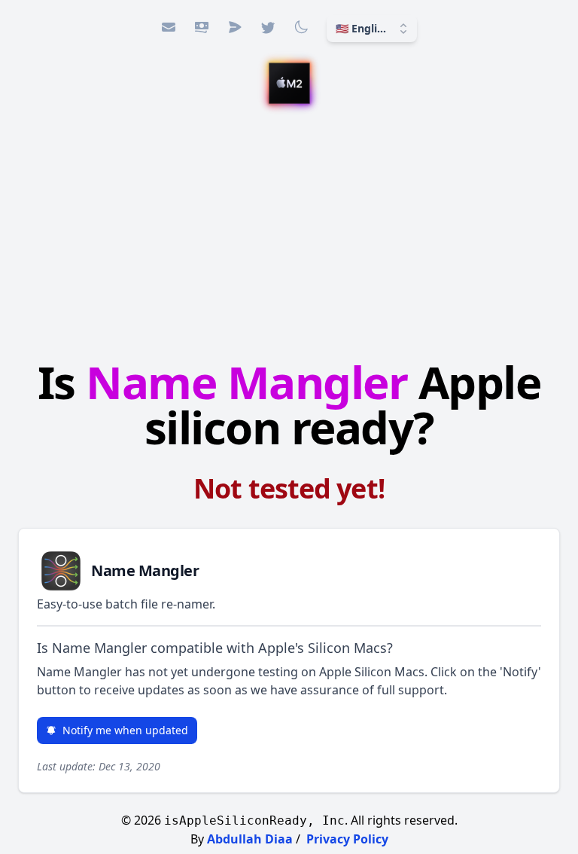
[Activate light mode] (301, 27)
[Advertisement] (289, 234)
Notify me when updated (125, 730)
